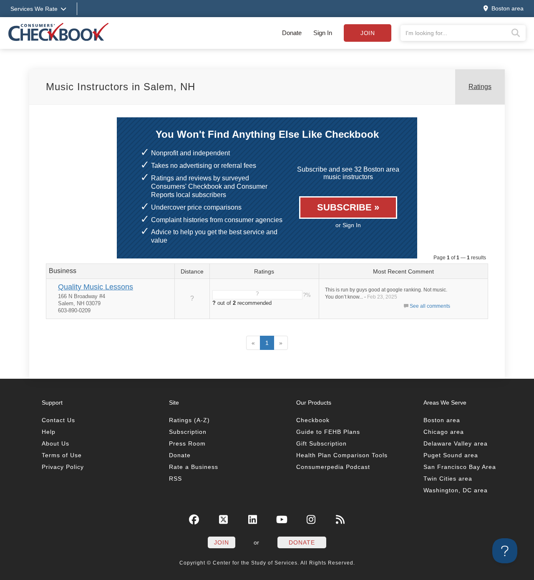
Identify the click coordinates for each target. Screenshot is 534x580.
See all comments (430, 306)
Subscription (188, 431)
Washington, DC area (455, 490)
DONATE (302, 542)
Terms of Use (62, 455)
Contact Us (58, 420)
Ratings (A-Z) (189, 420)
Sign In (322, 32)
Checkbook (313, 420)
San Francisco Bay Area (459, 466)
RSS (175, 478)
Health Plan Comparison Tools (342, 455)
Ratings (480, 86)
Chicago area (443, 431)
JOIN (221, 542)
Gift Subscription (321, 443)
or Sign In (348, 225)
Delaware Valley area (455, 443)
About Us (55, 443)
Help (48, 431)
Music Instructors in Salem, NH (120, 86)
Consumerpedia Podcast (333, 466)
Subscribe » (348, 207)
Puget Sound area (450, 455)
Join (367, 33)
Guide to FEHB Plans (328, 431)
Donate (292, 32)
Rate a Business (193, 466)
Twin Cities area (447, 478)
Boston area (441, 420)
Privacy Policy (63, 466)
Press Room (187, 443)
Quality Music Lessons (95, 287)
